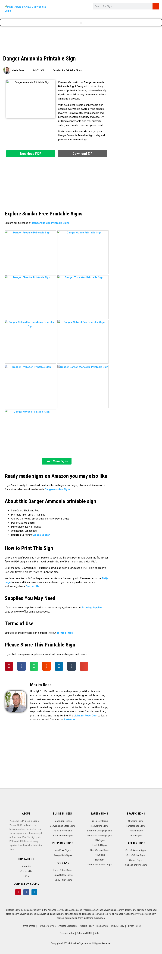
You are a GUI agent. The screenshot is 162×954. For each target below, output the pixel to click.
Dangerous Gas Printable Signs (50, 222)
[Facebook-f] (26, 892)
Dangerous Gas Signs (57, 489)
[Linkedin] (34, 892)
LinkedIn (69, 719)
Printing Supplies (92, 607)
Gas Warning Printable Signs (67, 70)
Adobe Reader (41, 534)
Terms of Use (64, 632)
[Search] (156, 6)
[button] (81, 23)
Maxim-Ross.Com (86, 715)
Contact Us (32, 586)
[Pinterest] (18, 892)
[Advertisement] (81, 41)
